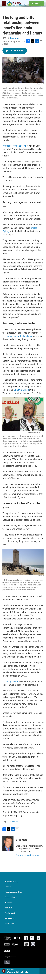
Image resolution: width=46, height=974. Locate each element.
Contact (8, 887)
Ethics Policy (9, 924)
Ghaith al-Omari (21, 390)
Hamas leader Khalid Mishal (19, 336)
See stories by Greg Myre (27, 855)
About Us (8, 908)
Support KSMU (10, 897)
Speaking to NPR (10, 681)
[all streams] (42, 971)
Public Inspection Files (13, 892)
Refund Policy (10, 918)
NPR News (14, 822)
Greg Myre (14, 38)
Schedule (8, 903)
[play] (3, 971)
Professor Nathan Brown (14, 145)
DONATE (38, 4)
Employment (10, 913)
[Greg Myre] (7, 843)
